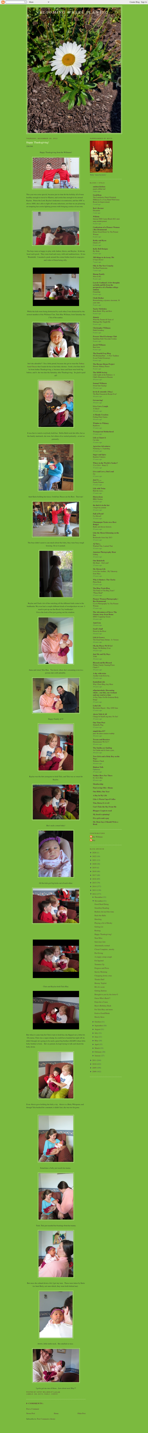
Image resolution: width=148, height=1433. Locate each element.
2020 (94, 863)
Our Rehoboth (98, 560)
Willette (96, 216)
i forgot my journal (99, 507)
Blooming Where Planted (74, 12)
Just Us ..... (97, 479)
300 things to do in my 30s (103, 257)
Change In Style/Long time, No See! (105, 716)
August (97, 1029)
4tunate (96, 317)
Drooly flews (99, 1017)
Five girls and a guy (101, 818)
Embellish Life (99, 681)
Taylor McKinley (100, 308)
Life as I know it (99, 437)
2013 (94, 890)
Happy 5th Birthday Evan (102, 648)
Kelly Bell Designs (100, 248)
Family (47, 1394)
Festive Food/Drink (102, 1013)
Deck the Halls (100, 915)
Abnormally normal (102, 945)
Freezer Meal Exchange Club (105, 336)
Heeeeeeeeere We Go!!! (101, 742)
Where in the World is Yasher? (105, 462)
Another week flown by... (101, 675)
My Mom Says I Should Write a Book (105, 822)
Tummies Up (99, 964)
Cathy (93, 840)
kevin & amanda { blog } (103, 391)
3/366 (95, 656)
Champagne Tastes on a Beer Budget (104, 523)
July (96, 1033)
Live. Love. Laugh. (100, 406)
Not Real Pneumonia (100, 268)
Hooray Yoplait (101, 983)
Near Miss (98, 938)
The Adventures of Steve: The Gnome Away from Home (105, 613)
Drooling (98, 919)
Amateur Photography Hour (104, 552)
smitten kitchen (99, 186)
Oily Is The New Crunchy (103, 265)
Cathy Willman (97, 836)
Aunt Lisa (97, 622)
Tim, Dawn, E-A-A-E (101, 802)
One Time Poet (99, 722)
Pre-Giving (99, 953)
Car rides (96, 440)
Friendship (96, 292)
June (96, 1036)
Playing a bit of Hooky (103, 923)
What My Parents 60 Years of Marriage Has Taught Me (103, 320)
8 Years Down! (98, 259)
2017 (94, 875)
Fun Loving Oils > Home (103, 787)
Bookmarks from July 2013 (102, 537)
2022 (94, 856)
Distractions (98, 496)
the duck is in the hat (101, 505)
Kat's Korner (98, 208)
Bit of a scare (100, 987)
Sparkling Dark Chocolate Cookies (105, 339)
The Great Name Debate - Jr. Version (106, 639)
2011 (94, 1060)
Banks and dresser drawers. (102, 527)
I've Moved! (97, 516)
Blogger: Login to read (102, 810)
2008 (94, 1071)
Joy (94, 474)
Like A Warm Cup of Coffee (104, 799)
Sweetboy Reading (102, 908)
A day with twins (99, 673)
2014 (94, 886)
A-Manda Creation (100, 414)
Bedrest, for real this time (104, 911)
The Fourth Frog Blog (102, 353)
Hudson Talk (98, 767)
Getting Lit (99, 926)
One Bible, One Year (101, 791)
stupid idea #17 (99, 731)
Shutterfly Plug (98, 725)
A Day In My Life (100, 795)
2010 (94, 1064)
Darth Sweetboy (98, 330)
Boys (40, 1394)
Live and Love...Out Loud (103, 471)
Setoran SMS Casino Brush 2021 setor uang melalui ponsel (106, 220)
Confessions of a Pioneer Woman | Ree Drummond (106, 228)
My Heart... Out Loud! (101, 563)
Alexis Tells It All (100, 714)
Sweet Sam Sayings (100, 385)
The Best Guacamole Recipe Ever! (105, 394)
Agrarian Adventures (101, 446)
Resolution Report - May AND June (105, 708)
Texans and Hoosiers (101, 739)
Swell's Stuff (98, 628)
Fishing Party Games (100, 417)
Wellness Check (98, 761)
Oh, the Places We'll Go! (103, 645)
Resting (98, 930)
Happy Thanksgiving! (37, 142)
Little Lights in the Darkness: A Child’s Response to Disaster (104, 376)
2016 (94, 879)
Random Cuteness (99, 457)
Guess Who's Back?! (102, 998)
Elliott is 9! (97, 243)
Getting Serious (101, 990)
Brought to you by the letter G (106, 994)
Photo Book (97, 582)
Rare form (96, 347)
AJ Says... (97, 543)
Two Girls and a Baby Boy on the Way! (106, 757)
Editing (95, 554)
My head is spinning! (101, 814)
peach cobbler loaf (99, 189)
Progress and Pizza (102, 968)
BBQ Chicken (98, 499)
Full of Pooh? (98, 513)
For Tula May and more (104, 1009)
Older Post (81, 1413)
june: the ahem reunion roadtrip (103, 733)
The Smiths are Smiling (102, 747)
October (98, 1021)
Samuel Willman (100, 383)
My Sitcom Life (99, 568)
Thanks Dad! (99, 979)
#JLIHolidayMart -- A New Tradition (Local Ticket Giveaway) (106, 356)
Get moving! (98, 400)
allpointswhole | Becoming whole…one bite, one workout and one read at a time (105, 692)
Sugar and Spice (99, 454)
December (96, 210)
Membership (98, 784)
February (98, 1051)
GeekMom (97, 194)
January (98, 1055)
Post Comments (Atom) (46, 1419)
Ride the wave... (98, 491)
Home (56, 1413)
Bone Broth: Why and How (102, 311)
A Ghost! (96, 408)
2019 (94, 867)
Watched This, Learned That (103, 546)
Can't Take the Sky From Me (104, 806)
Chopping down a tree (103, 975)
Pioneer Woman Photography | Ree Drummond (105, 599)
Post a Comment (32, 1409)
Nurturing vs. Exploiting (101, 448)
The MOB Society (100, 372)
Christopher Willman (101, 327)
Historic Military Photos (101, 366)
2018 (94, 871)
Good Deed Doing (102, 904)
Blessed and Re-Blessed (102, 662)
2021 (94, 860)
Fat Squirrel (99, 960)
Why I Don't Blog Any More (103, 684)
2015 (94, 882)
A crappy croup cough (103, 956)
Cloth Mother (98, 297)
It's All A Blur (98, 778)
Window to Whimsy (101, 423)
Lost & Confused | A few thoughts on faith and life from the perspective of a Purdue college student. (106, 286)
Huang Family (99, 274)
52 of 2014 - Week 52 (100, 465)
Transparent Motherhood (103, 431)
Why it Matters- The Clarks (104, 579)
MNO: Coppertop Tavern (101, 616)
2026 (94, 852)
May (96, 1040)
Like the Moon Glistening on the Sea (106, 533)
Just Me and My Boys (101, 654)
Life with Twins (99, 488)
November (99, 901)
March (97, 1048)
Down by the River (99, 631)
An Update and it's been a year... (104, 750)
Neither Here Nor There (102, 775)
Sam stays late (100, 941)
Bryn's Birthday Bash (103, 1005)
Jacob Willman (99, 344)
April (97, 1044)
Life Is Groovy (99, 637)
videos (54, 1394)
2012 (94, 894)
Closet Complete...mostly (104, 949)
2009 (94, 1067)
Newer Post (30, 1413)
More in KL (97, 276)
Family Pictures (98, 482)
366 (35, 1394)
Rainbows (96, 425)
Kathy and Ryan (99, 240)
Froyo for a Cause (101, 1002)
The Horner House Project (103, 364)
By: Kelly (96, 251)
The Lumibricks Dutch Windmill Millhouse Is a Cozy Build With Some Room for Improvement (106, 199)
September (99, 1025)
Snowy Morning (101, 972)
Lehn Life (97, 705)
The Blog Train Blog (101, 588)
